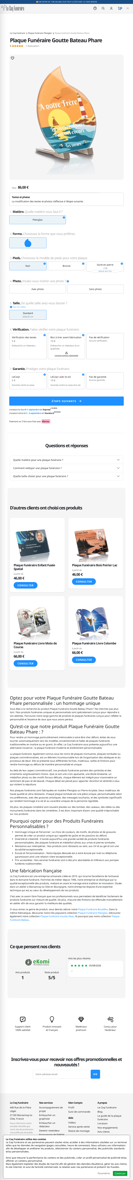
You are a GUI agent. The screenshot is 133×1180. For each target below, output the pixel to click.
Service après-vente (79, 1126)
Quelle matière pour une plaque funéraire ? (38, 460)
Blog (100, 1111)
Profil (71, 1107)
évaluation (24, 46)
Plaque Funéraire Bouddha (93, 909)
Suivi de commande (79, 1111)
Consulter (26, 585)
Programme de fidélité (51, 1134)
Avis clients (103, 1131)
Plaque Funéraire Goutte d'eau (57, 916)
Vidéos (72, 1122)
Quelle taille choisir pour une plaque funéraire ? (40, 476)
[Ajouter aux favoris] (12, 58)
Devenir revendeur (49, 1130)
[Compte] (111, 8)
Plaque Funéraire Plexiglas (93, 912)
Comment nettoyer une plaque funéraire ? (37, 468)
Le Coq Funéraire (106, 1107)
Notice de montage (79, 1130)
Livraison (102, 1123)
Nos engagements (107, 1127)
